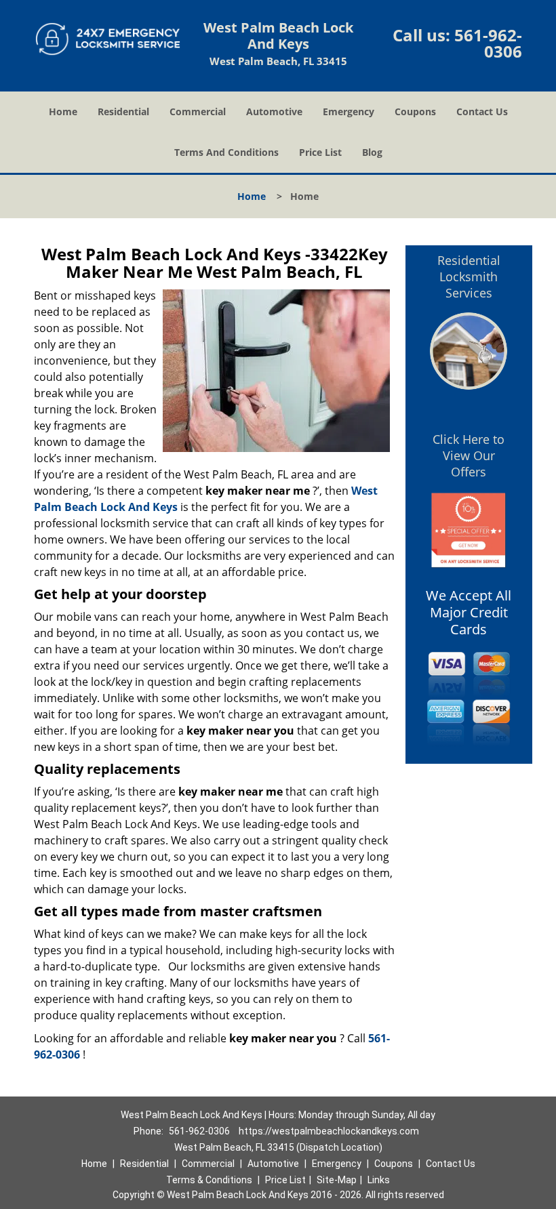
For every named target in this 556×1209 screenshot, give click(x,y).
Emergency (348, 111)
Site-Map (337, 1179)
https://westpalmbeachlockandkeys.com (329, 1131)
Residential (123, 111)
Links (379, 1179)
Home (63, 111)
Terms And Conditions (226, 152)
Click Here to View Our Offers (468, 455)
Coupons (415, 111)
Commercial (198, 111)
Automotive (274, 111)
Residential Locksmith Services (468, 276)
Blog (372, 152)
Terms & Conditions (209, 1179)
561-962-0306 (488, 43)
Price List (320, 152)
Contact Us (482, 111)
